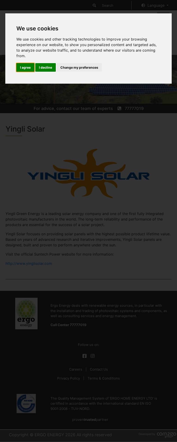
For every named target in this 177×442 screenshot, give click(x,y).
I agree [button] (25, 67)
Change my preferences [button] (79, 67)
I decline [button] (45, 67)
